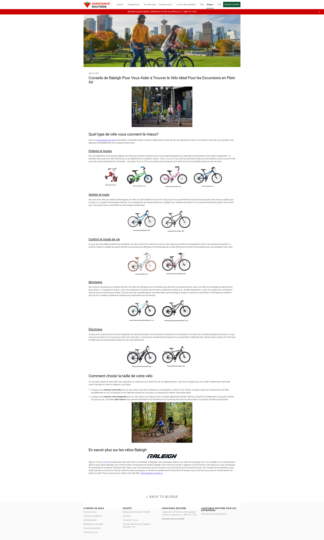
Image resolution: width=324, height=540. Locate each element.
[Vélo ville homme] (176, 220)
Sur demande (150, 4)
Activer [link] (120, 4)
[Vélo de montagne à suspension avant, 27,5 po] (142, 311)
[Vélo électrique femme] (142, 356)
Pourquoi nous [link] (165, 4)
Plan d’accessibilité (92, 528)
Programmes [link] (134, 4)
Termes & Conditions (93, 516)
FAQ (202, 4)
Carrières (127, 516)
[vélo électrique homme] (176, 356)
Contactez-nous (91, 532)
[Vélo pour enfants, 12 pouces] (139, 176)
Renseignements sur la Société (136, 512)
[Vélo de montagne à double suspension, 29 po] (176, 311)
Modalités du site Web (93, 524)
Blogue (210, 4)
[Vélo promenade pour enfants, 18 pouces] (173, 176)
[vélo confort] (142, 263)
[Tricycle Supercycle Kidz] (112, 176)
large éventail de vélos (106, 140)
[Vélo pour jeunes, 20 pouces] (208, 176)
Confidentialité (90, 520)
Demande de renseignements (214, 514)
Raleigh (106, 462)
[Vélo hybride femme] (142, 220)
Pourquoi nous (90, 512)
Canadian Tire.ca (130, 520)
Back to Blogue (163, 496)
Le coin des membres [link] (186, 4)
